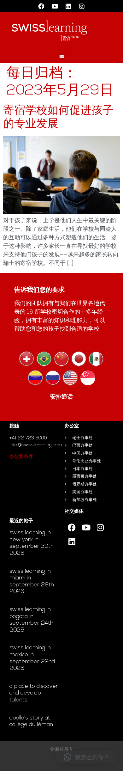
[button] (61, 56)
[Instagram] (82, 6)
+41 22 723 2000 (28, 438)
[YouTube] (55, 6)
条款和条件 (21, 457)
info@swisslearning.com (35, 445)
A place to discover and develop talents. (33, 693)
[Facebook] (41, 6)
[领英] (68, 6)
